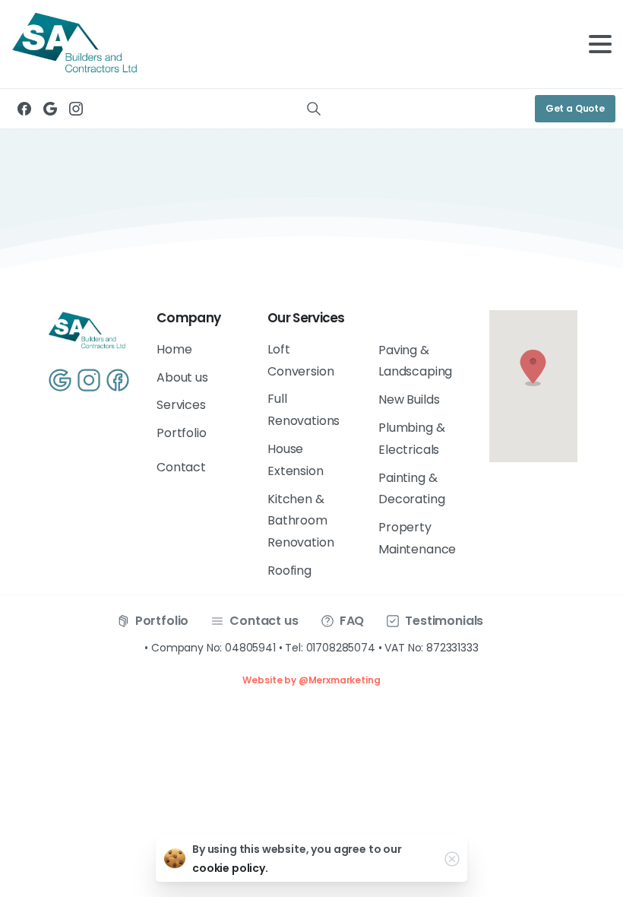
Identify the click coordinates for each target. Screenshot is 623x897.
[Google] (50, 108)
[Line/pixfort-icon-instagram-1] (88, 379)
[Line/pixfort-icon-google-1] (60, 379)
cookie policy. (230, 868)
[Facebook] (24, 108)
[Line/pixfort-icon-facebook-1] (117, 379)
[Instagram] (76, 108)
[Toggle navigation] (600, 44)
